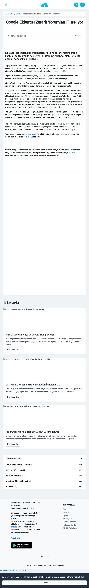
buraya (72, 152)
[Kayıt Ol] (83, 4)
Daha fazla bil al (76, 577)
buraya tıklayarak (29, 134)
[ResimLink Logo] (44, 5)
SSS (65, 509)
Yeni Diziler (16, 538)
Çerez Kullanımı (69, 522)
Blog (18, 14)
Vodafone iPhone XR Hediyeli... (19, 481)
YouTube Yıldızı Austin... (16, 476)
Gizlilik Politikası (70, 528)
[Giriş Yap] (77, 4)
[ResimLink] (21, 545)
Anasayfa (9, 14)
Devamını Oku (13, 350)
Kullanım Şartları (70, 525)
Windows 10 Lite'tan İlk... (16, 470)
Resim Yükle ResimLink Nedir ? (19, 465)
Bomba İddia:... (12, 486)
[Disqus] (44, 205)
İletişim (14, 527)
